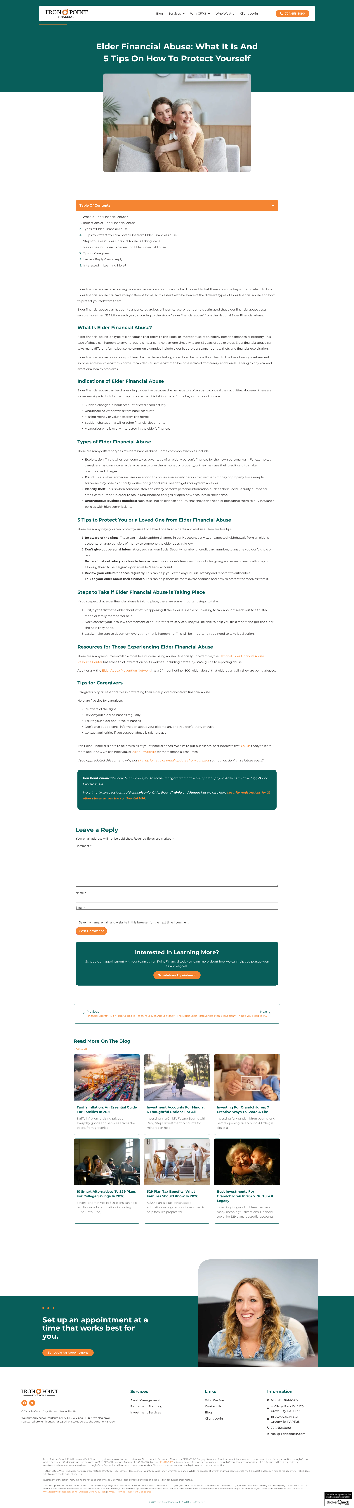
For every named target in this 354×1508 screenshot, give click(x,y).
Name (81, 892)
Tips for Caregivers (96, 253)
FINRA (163, 1462)
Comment (84, 845)
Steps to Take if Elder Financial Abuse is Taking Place (121, 241)
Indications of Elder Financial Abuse (109, 223)
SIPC (170, 1462)
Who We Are (225, 13)
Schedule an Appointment (177, 975)
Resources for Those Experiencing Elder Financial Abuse (124, 247)
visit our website (144, 752)
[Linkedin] (32, 1403)
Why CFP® (198, 13)
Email (81, 907)
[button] (273, 205)
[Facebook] (24, 1403)
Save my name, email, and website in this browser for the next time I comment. (134, 922)
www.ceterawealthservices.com (60, 1491)
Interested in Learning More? (104, 265)
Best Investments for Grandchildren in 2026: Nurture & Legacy (245, 1196)
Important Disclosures (139, 1491)
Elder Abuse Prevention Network (126, 670)
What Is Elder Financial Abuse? (105, 217)
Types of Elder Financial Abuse (105, 229)
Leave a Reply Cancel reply (102, 259)
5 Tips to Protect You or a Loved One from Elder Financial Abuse (130, 235)
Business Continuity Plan (92, 1491)
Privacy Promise (116, 1491)
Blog (159, 13)
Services (175, 13)
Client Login (249, 13)
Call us (245, 746)
